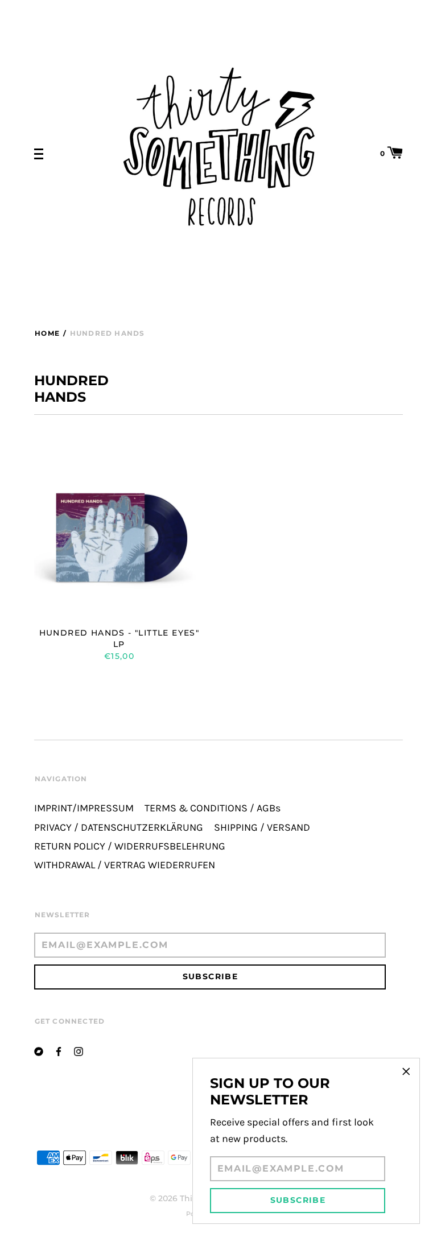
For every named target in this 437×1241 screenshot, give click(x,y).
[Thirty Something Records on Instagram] (78, 1050)
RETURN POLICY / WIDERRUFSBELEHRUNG (129, 846)
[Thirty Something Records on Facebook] (58, 1050)
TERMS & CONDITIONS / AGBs (213, 808)
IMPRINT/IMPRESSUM (84, 808)
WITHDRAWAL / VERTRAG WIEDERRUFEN (124, 865)
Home (47, 333)
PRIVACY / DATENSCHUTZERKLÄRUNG (118, 828)
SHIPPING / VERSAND (262, 828)
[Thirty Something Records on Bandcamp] (38, 1050)
